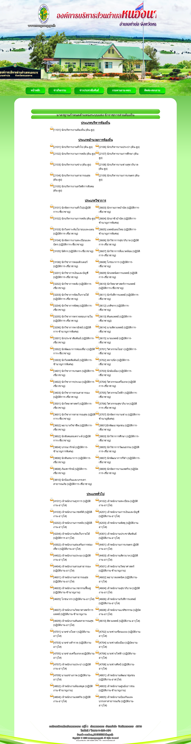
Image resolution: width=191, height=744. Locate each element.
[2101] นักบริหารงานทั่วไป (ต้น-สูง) (73, 147)
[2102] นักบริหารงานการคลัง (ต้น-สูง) (74, 153)
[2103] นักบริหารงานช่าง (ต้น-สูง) (72, 164)
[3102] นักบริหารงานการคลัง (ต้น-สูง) (74, 218)
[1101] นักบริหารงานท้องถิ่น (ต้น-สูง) (73, 130)
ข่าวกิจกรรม (60, 90)
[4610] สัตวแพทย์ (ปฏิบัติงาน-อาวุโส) (119, 621)
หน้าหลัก (35, 90)
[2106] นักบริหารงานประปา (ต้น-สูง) (119, 147)
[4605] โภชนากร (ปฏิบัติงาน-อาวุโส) (73, 599)
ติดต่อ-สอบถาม (152, 90)
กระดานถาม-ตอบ (121, 90)
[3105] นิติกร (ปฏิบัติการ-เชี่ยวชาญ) (73, 251)
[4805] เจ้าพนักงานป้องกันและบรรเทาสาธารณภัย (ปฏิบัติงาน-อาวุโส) (116, 701)
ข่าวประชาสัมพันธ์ (89, 90)
